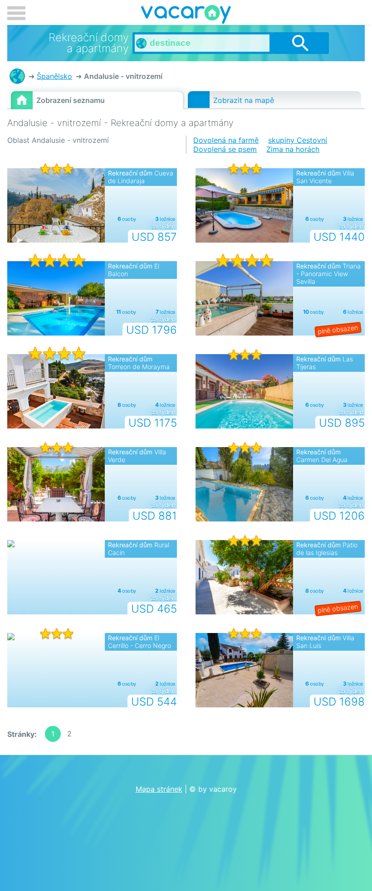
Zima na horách (292, 149)
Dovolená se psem (225, 149)
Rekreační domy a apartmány (17, 76)
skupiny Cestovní (297, 140)
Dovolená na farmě (226, 140)
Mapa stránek (159, 789)
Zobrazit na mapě (243, 100)
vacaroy (186, 16)
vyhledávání (300, 43)
